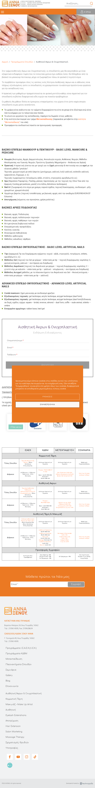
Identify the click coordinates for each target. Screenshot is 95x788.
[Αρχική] (27, 4)
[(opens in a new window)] (86, 12)
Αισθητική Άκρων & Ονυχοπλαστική (24, 693)
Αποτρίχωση (12, 721)
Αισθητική (11, 710)
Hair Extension (13, 726)
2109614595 (13, 628)
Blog (8, 681)
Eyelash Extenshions (16, 715)
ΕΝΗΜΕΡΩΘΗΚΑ (47, 404)
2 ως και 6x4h (64, 541)
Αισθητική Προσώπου (45, 530)
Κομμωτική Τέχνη (14, 699)
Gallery (9, 675)
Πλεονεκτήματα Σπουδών (19, 664)
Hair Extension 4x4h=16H (64, 472)
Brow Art (42, 545)
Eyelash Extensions (45, 541)
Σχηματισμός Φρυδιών (17, 742)
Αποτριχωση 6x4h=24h (64, 506)
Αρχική (5, 62)
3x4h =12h (65, 535)
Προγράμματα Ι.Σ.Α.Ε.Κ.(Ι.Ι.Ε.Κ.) (21, 648)
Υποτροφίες (12, 748)
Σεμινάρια (11, 670)
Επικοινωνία (12, 686)
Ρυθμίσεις (47, 396)
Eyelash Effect (65, 540)
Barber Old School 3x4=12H (64, 476)
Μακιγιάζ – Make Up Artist (19, 704)
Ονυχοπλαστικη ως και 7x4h (64, 507)
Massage (41, 540)
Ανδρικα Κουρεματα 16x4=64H (65, 474)
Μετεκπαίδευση (14, 659)
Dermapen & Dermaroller (65, 533)
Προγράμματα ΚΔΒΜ (16, 653)
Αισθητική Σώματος (45, 533)
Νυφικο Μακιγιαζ (64, 536)
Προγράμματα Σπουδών (22, 62)
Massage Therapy (15, 737)
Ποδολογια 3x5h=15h (65, 504)
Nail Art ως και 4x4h (65, 502)
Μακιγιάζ (45, 536)
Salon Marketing (14, 732)
